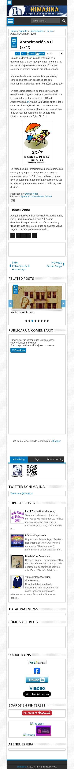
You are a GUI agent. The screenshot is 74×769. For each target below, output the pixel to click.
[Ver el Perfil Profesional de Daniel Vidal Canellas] (37, 689)
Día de (48, 196)
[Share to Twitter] (18, 307)
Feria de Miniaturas (23, 312)
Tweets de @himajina (21, 493)
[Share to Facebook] (14, 307)
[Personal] (29, 734)
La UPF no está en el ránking (40, 511)
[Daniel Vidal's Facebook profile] (37, 673)
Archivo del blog (55, 459)
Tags (37, 459)
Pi (28, 102)
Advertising (19, 459)
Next (11, 303)
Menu (9, 2)
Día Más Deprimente (35, 535)
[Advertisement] (41, 249)
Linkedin (59, 3)
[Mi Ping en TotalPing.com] (43, 734)
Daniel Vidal (31, 194)
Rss (54, 3)
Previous (63, 303)
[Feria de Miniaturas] (37, 297)
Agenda (25, 196)
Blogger (56, 441)
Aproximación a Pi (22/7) (36, 44)
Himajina (22, 766)
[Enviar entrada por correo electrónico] (12, 201)
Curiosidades (37, 196)
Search (63, 21)
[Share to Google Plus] (22, 307)
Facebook (44, 3)
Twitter (39, 3)
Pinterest (64, 3)
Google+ (49, 3)
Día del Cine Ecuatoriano (38, 556)
